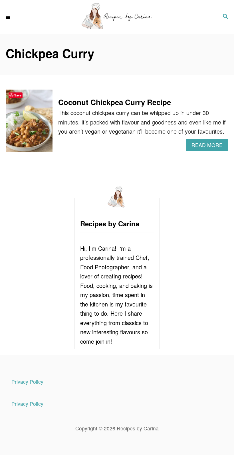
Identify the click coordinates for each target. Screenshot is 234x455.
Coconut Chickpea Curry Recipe (114, 102)
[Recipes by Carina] (117, 17)
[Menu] (8, 17)
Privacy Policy (27, 381)
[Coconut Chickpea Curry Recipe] (29, 124)
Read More (209, 146)
